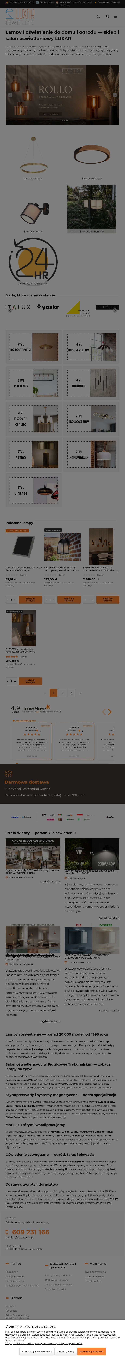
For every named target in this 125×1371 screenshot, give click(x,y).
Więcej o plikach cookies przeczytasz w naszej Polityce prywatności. (43, 1343)
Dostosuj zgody (66, 1351)
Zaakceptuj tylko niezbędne (37, 1351)
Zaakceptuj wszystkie (91, 1351)
